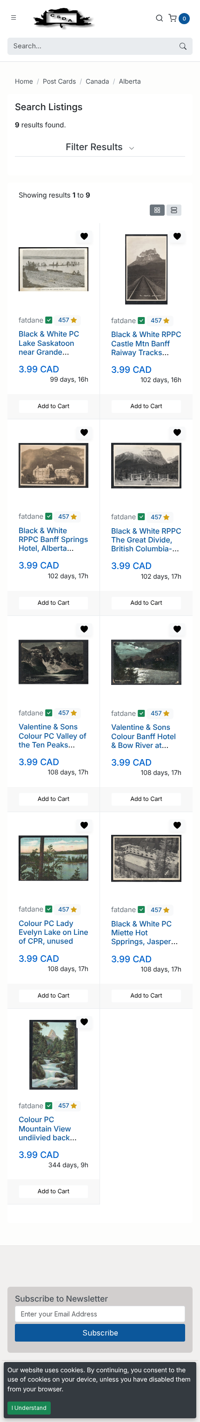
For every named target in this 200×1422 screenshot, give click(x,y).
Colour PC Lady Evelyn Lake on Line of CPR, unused (53, 932)
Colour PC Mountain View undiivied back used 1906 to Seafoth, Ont (45, 1137)
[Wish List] (84, 237)
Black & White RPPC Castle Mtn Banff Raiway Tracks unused (146, 348)
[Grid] (157, 210)
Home (24, 82)
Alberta (129, 82)
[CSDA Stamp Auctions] (62, 18)
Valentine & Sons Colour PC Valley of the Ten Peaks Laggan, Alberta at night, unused (53, 744)
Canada (97, 82)
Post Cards (59, 82)
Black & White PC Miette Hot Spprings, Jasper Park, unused (141, 937)
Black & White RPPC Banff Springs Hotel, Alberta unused (53, 544)
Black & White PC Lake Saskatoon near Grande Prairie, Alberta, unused (49, 351)
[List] (174, 210)
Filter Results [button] (95, 146)
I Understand (29, 1407)
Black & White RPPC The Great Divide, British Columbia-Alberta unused (146, 544)
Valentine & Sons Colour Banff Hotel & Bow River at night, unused (143, 740)
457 (64, 320)
